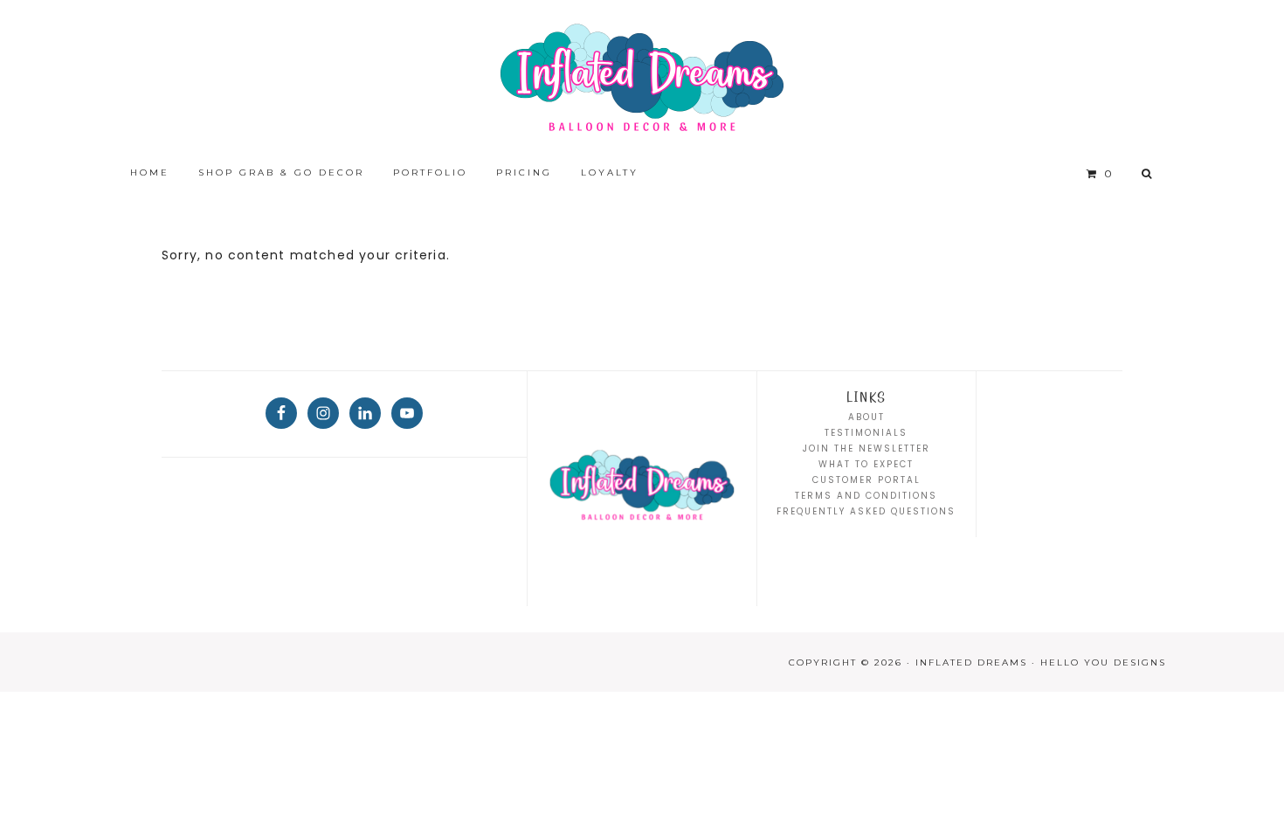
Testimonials (866, 432)
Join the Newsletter (866, 448)
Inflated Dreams (642, 78)
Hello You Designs (1103, 662)
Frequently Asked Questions (866, 511)
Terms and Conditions (866, 495)
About (866, 417)
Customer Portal (866, 480)
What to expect (866, 464)
